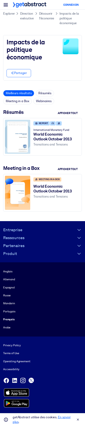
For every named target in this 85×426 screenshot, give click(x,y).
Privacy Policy (12, 345)
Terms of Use (11, 353)
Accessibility (11, 369)
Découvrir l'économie (46, 16)
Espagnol (9, 287)
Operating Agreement (16, 361)
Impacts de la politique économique (69, 18)
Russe (7, 295)
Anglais (7, 271)
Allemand (9, 279)
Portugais (9, 311)
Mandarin (9, 303)
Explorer (9, 13)
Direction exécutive (27, 16)
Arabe (6, 327)
